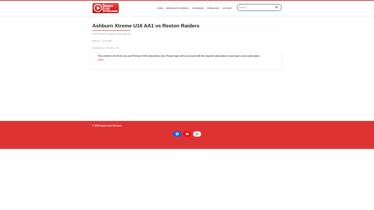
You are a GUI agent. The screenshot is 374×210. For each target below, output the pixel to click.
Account (227, 8)
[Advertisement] (187, 92)
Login (101, 59)
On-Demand (198, 8)
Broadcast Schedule (178, 8)
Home (160, 8)
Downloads (213, 8)
